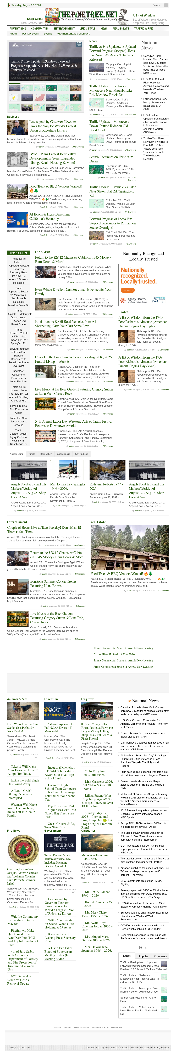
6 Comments (79, 179)
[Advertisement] (144, 416)
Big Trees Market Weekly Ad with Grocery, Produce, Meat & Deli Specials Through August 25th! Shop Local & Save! (28, 493)
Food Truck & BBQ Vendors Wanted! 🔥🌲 (55, 188)
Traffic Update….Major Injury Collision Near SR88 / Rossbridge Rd (18, 437)
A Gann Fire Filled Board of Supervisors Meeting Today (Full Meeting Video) (58, 953)
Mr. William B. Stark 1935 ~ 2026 (114, 654)
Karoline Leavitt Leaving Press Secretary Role (60, 937)
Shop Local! (35, 18)
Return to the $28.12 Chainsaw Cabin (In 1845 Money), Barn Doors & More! (73, 259)
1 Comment (80, 606)
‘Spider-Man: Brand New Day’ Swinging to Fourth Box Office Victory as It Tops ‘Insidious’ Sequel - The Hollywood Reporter (155, 148)
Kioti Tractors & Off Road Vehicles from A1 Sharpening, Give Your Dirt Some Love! (65, 323)
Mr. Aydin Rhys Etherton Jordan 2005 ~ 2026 (97, 926)
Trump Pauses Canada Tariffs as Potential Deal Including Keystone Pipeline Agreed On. (57, 860)
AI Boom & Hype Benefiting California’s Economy (49, 216)
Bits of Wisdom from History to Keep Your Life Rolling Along (150, 21)
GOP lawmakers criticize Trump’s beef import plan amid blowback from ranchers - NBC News (144, 849)
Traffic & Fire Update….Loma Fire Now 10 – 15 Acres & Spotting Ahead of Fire (18, 393)
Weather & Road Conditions (73, 34)
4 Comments (130, 244)
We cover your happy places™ (154, 1047)
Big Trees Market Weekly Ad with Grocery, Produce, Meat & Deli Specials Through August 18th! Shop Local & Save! (146, 493)
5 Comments (108, 350)
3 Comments (163, 350)
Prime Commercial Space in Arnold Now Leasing (123, 648)
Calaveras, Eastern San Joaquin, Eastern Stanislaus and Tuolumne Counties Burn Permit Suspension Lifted (22, 876)
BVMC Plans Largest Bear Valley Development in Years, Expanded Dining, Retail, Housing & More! (52, 158)
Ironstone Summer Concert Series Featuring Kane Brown (53, 583)
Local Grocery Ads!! (32, 23)
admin (41, 147)
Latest (126, 955)
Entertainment (64, 28)
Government (52, 830)
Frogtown (87, 699)
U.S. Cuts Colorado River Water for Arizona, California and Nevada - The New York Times (156, 86)
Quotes (123, 312)
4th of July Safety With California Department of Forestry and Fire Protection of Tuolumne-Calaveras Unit (23, 960)
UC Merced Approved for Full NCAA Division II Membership (59, 727)
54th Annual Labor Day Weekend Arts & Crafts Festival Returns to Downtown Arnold (73, 423)
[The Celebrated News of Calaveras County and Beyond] (88, 15)
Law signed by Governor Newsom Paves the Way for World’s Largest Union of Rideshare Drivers (52, 126)
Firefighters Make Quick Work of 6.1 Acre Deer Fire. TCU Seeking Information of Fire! (23, 937)
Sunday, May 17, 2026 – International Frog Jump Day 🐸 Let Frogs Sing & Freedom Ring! (96, 820)
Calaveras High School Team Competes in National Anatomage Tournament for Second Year (60, 792)
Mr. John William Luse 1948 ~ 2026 (94, 857)
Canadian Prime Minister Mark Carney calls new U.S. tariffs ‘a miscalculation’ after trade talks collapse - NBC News (144, 711)
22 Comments (78, 147)
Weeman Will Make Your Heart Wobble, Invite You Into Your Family (22, 809)
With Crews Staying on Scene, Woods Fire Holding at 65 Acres (59, 923)
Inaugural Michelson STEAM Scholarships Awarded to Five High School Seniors (60, 772)
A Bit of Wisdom (144, 15)
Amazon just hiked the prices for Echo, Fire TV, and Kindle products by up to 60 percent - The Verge (144, 871)
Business (13, 116)
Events (48, 34)
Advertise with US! (130, 1047)
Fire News (13, 830)
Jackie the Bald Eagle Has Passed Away (23, 782)
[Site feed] (166, 5)
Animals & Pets (17, 699)
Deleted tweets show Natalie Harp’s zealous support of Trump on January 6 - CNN (143, 785)
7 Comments (108, 446)
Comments (160, 956)
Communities (40, 28)
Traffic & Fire (143, 28)
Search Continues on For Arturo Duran (111, 158)
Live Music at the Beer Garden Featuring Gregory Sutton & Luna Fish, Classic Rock (74, 391)
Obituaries (88, 830)
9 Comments (79, 235)
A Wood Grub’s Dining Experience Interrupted (20, 794)
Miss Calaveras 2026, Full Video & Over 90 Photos (97, 785)
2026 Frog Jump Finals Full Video (94, 773)
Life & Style (88, 28)
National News (145, 700)
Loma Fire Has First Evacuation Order (18, 409)
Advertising (18, 28)
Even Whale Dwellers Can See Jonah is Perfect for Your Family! (73, 291)
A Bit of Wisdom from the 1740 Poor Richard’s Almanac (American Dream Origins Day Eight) (142, 321)
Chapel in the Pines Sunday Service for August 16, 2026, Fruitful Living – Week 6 (73, 359)
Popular (143, 956)
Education (51, 699)
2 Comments (130, 79)
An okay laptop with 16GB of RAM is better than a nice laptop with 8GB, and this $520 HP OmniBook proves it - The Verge (144, 894)
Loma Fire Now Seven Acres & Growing (18, 421)
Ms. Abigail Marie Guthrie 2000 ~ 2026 (96, 938)
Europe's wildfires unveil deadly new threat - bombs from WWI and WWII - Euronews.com (144, 916)
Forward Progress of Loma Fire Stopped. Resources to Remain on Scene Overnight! (112, 223)
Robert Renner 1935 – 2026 (97, 904)
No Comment (130, 115)
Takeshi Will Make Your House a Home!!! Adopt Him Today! (23, 770)
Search (156, 5)
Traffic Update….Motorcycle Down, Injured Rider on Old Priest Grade (109, 125)
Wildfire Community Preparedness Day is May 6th (23, 920)
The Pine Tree (22, 1047)
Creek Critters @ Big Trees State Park (59, 825)
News (104, 28)
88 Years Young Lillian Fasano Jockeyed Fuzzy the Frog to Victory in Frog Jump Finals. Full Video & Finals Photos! (97, 731)
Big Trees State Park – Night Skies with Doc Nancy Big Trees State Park (60, 811)
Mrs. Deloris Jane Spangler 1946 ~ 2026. (96, 949)
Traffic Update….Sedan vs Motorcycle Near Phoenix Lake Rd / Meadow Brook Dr (41, 67)
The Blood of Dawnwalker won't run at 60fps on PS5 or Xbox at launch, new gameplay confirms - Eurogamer (141, 836)
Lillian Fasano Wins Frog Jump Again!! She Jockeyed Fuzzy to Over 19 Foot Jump (97, 800)
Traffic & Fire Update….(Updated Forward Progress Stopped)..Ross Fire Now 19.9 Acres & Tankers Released (112, 53)
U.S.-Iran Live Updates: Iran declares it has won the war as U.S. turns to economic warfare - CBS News (144, 746)
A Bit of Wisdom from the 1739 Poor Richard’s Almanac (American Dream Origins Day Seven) (142, 361)
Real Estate (121, 28)
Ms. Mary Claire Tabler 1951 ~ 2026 (95, 914)
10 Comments (78, 207)
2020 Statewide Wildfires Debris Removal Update (19, 979)
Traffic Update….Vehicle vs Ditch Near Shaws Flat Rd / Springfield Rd (112, 191)
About (13, 34)
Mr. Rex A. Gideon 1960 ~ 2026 (96, 893)
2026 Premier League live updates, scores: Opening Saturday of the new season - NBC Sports (144, 814)
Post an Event (30, 34)
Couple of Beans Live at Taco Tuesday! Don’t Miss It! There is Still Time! (67, 488)
